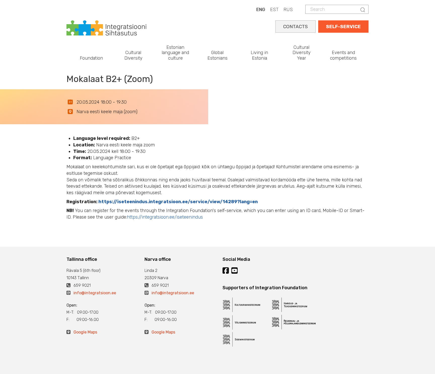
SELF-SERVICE (343, 26)
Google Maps (85, 332)
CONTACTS (295, 26)
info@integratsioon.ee (95, 292)
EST (274, 9)
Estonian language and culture (175, 53)
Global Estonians (217, 55)
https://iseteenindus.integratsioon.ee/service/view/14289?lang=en (178, 201)
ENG (260, 9)
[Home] (106, 27)
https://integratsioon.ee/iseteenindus (165, 217)
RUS (288, 9)
